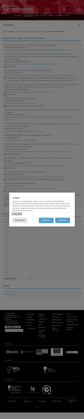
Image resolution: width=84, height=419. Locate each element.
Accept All (46, 220)
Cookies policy (16, 214)
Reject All (63, 220)
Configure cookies (20, 220)
